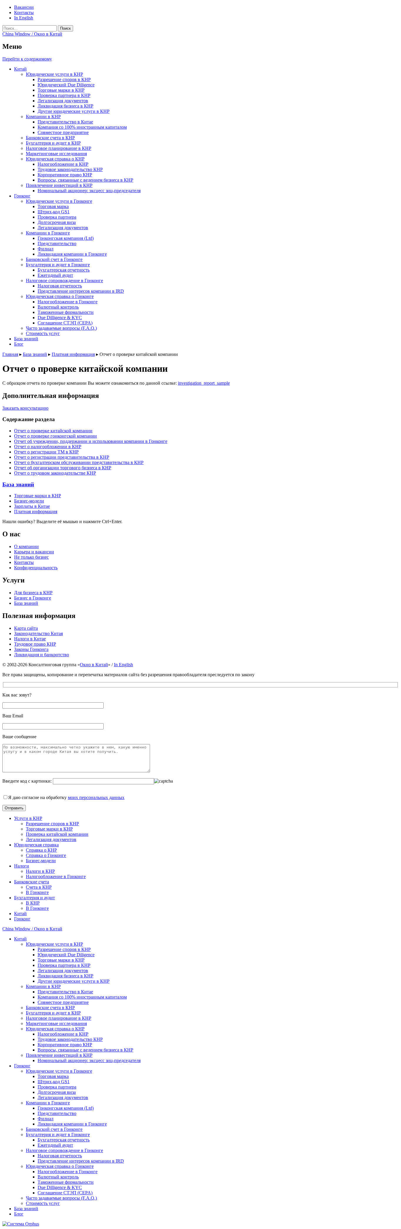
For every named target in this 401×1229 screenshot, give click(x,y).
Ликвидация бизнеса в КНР (65, 105)
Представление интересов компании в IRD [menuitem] (81, 1160)
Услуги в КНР (28, 818)
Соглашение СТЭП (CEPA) (65, 322)
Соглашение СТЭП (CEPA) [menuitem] (65, 1192)
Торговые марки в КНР (61, 90)
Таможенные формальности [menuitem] (66, 1182)
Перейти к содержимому (27, 58)
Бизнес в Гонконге (32, 597)
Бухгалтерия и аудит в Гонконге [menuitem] (58, 1134)
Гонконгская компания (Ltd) (66, 238)
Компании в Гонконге (48, 232)
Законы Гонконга (31, 649)
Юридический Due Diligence (66, 84)
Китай (20, 68)
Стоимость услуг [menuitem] (43, 1203)
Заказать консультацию (25, 408)
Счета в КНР (39, 887)
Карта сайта (26, 628)
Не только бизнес (31, 557)
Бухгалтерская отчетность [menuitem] (64, 1139)
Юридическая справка (36, 844)
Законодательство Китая (38, 633)
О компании (26, 546)
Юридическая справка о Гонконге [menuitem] (60, 1166)
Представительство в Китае (65, 121)
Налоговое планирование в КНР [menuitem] (58, 1018)
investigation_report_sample (204, 383)
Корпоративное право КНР (65, 174)
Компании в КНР (43, 116)
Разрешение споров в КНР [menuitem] (64, 949)
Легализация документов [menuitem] (63, 970)
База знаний (26, 338)
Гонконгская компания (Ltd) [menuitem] (66, 1108)
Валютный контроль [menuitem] (58, 1176)
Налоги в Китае (30, 638)
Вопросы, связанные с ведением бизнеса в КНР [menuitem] (85, 1049)
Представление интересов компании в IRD (81, 291)
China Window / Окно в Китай (32, 33)
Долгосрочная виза (57, 222)
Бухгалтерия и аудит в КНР (53, 142)
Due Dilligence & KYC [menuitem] (60, 1187)
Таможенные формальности (66, 312)
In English (23, 17)
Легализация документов (63, 100)
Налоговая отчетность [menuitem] (60, 1155)
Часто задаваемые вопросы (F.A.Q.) (61, 328)
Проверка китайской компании (57, 834)
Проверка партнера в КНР (64, 95)
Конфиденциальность (36, 567)
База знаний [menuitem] (26, 1208)
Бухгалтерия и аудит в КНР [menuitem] (53, 1012)
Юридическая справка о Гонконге (60, 296)
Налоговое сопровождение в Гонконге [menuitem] (64, 1150)
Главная (10, 354)
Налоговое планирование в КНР (58, 148)
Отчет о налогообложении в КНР (47, 446)
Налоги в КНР (40, 871)
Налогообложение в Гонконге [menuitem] (67, 1171)
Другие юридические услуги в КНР (73, 111)
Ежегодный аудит (55, 275)
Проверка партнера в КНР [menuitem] (64, 965)
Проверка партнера (57, 217)
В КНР (33, 902)
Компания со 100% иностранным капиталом (82, 127)
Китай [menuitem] (20, 938)
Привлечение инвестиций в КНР (59, 185)
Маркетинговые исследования (56, 153)
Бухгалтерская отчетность (64, 269)
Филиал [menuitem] (45, 1118)
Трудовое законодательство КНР (70, 169)
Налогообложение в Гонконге (67, 301)
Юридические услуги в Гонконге (59, 201)
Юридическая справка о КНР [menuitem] (55, 1028)
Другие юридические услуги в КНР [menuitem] (73, 981)
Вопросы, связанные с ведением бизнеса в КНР (85, 180)
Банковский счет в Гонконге (54, 259)
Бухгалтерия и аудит (34, 897)
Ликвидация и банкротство (41, 654)
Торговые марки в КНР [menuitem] (61, 959)
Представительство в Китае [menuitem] (65, 991)
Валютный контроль (58, 306)
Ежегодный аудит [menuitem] (55, 1145)
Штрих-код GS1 (54, 211)
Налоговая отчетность (60, 285)
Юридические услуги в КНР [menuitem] (54, 944)
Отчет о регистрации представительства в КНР (61, 457)
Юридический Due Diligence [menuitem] (66, 954)
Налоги (21, 865)
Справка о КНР (41, 850)
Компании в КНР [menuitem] (43, 986)
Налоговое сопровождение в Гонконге (64, 280)
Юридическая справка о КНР (55, 158)
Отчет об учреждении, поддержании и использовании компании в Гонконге (90, 441)
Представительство (57, 243)
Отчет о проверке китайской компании (53, 430)
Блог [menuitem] (18, 1213)
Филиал (45, 248)
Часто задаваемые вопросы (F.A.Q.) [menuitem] (61, 1197)
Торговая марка (53, 206)
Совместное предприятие (63, 132)
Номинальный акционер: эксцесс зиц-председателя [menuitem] (89, 1060)
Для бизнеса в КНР (33, 592)
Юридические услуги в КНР (54, 74)
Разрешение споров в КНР (64, 79)
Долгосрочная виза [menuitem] (57, 1092)
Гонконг (22, 195)
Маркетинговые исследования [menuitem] (56, 1023)
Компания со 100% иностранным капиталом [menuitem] (82, 996)
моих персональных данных (96, 797)
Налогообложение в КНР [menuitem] (63, 1034)
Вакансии (24, 7)
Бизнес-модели (29, 500)
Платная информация (73, 354)
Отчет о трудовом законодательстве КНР (55, 472)
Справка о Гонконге (46, 855)
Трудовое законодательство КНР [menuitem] (70, 1039)
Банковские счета (31, 881)
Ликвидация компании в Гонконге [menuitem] (72, 1123)
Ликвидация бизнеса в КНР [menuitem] (65, 975)
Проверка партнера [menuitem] (57, 1086)
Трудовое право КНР (35, 644)
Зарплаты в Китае (32, 506)
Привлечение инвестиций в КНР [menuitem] (59, 1055)
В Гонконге (37, 892)
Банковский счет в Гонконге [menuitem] (54, 1129)
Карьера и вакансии (34, 551)
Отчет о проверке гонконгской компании (55, 435)
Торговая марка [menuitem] (53, 1076)
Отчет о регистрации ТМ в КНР (46, 451)
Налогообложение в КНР (63, 164)
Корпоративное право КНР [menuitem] (65, 1044)
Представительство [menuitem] (57, 1113)
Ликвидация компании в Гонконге (72, 254)
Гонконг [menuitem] (22, 1065)
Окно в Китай (94, 664)
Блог (18, 343)
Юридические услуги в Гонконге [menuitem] (59, 1071)
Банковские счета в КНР (50, 137)
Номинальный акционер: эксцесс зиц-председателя (89, 190)
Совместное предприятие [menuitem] (63, 1002)
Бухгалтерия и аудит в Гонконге (58, 264)
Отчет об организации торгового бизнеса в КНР (62, 467)
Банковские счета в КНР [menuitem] (50, 1007)
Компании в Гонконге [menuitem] (48, 1102)
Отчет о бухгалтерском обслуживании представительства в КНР (79, 462)
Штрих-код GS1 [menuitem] (54, 1081)
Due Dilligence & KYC (60, 317)
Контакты (24, 12)
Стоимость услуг (43, 333)
